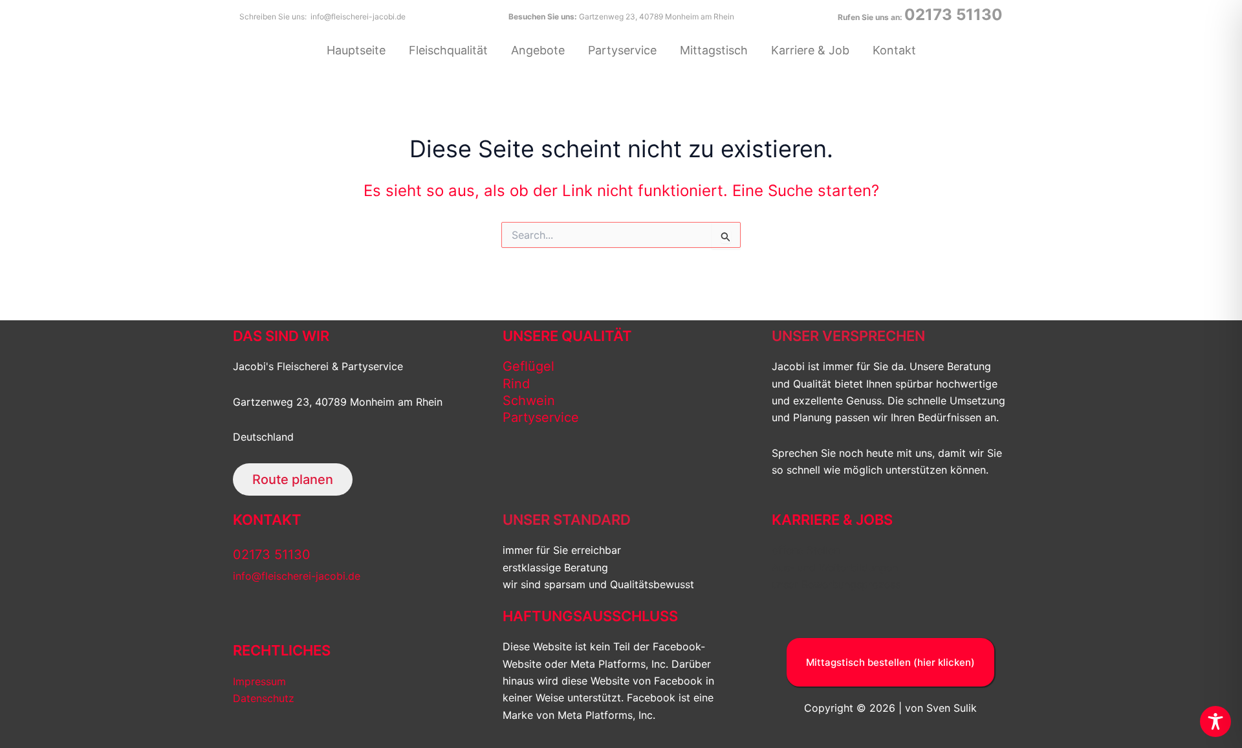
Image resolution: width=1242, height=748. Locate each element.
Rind (516, 383)
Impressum (259, 681)
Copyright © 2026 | (853, 707)
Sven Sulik (951, 707)
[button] (890, 662)
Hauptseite (356, 50)
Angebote (538, 50)
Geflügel (528, 366)
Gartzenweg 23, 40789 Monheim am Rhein (656, 16)
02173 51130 (953, 14)
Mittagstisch (714, 50)
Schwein (529, 400)
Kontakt (894, 50)
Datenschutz (263, 698)
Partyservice (622, 50)
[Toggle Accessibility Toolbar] (1215, 721)
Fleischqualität (448, 50)
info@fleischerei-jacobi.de (358, 16)
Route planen (292, 479)
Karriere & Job (810, 50)
